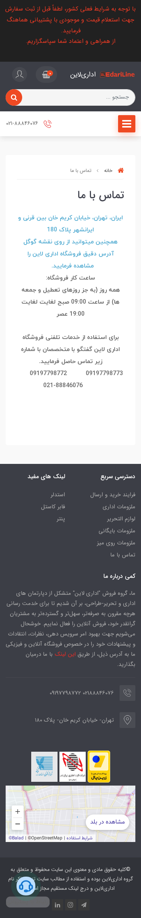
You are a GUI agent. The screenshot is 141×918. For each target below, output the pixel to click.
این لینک (65, 654)
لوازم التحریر (121, 518)
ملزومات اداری (119, 506)
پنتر (61, 518)
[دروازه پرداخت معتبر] (99, 767)
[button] (46, 74)
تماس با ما (122, 554)
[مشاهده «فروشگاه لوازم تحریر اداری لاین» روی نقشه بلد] (70, 814)
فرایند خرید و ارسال (112, 494)
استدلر (58, 494)
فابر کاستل (53, 506)
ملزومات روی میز (116, 542)
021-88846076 (22, 123)
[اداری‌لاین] (117, 74)
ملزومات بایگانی (117, 530)
